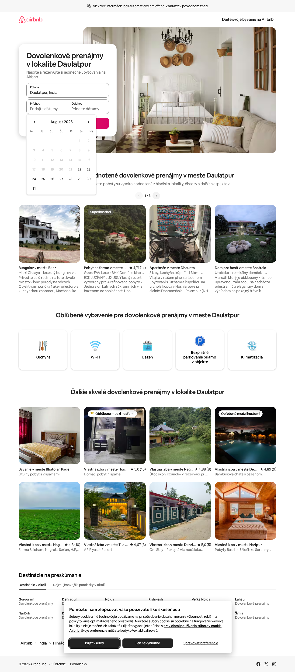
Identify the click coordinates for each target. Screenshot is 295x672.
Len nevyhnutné (147, 643)
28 (70, 179)
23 (88, 169)
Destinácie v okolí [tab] (32, 585)
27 (61, 179)
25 (43, 179)
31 (34, 188)
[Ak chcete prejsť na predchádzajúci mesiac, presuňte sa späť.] (34, 122)
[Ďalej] (156, 195)
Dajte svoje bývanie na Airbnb (248, 19)
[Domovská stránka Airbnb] (30, 19)
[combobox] (67, 92)
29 (79, 179)
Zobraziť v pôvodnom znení (187, 6)
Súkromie (59, 664)
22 (79, 169)
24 (34, 179)
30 (89, 179)
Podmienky (78, 664)
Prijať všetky (94, 643)
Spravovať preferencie (201, 643)
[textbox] (47, 109)
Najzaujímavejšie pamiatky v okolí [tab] (78, 585)
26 (52, 179)
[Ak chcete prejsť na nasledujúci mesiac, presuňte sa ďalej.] (88, 122)
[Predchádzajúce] (139, 195)
